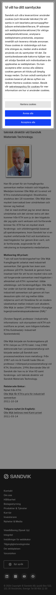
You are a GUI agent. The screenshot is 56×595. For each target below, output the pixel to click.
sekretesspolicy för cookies (24, 86)
